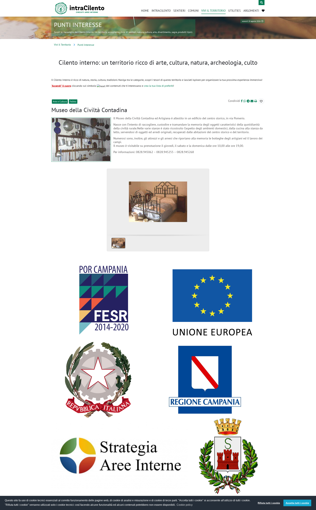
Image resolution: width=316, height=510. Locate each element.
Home (145, 11)
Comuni (193, 11)
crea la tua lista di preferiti (158, 85)
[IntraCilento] (79, 8)
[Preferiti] (263, 11)
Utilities (234, 11)
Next (205, 200)
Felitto (73, 101)
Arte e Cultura (60, 101)
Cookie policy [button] (185, 504)
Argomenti (251, 11)
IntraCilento (161, 11)
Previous (111, 200)
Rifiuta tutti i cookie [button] (269, 503)
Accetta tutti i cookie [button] (297, 503)
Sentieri (179, 11)
